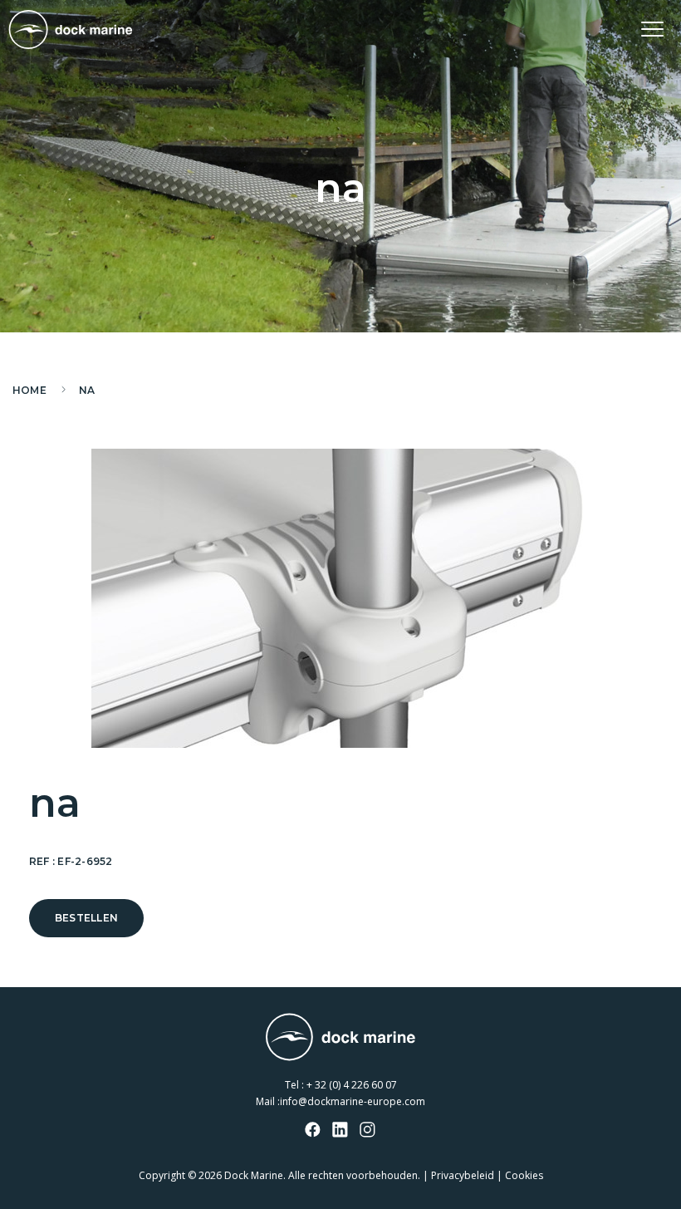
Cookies (524, 1175)
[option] (340, 598)
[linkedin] (340, 1131)
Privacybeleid (462, 1175)
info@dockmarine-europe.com (352, 1101)
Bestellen (86, 918)
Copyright (162, 1175)
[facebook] (313, 1131)
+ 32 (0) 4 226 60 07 (351, 1085)
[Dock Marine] (70, 29)
